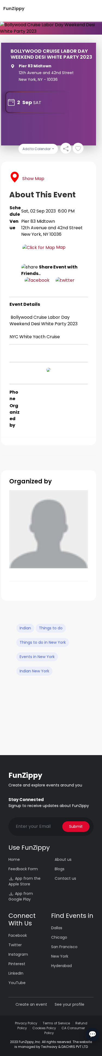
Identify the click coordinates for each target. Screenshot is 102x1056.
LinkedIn (15, 973)
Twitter (15, 945)
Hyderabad (61, 965)
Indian (25, 628)
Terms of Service (56, 1023)
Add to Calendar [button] (37, 149)
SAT (37, 102)
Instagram (18, 954)
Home (14, 859)
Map (60, 247)
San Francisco (64, 946)
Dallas (56, 928)
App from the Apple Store (24, 881)
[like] (78, 148)
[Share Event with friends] (65, 148)
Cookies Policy (44, 1028)
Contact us (65, 878)
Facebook (17, 935)
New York (59, 956)
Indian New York (34, 671)
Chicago (59, 937)
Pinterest (16, 964)
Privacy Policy (26, 1023)
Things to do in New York (43, 642)
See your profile (69, 1004)
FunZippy (13, 8)
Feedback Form (23, 869)
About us (63, 859)
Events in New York (37, 656)
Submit (76, 826)
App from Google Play (20, 896)
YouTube (17, 982)
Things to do (51, 628)
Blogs (59, 869)
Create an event (31, 1004)
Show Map (33, 178)
